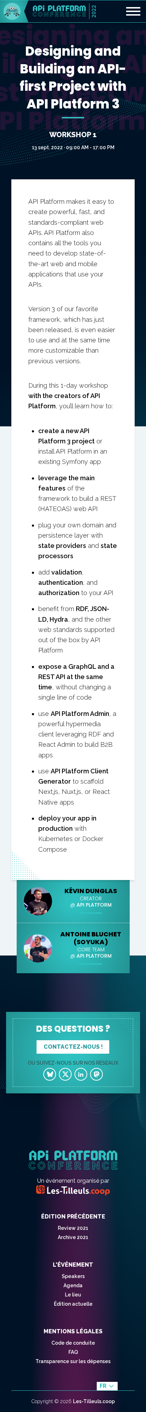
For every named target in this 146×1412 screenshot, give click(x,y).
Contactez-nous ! (73, 1046)
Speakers (73, 1276)
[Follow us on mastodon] (96, 1074)
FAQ (73, 1352)
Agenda (73, 1285)
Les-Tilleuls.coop (94, 1401)
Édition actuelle (73, 1304)
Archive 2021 (73, 1237)
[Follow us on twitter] (65, 1074)
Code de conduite (73, 1343)
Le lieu (73, 1295)
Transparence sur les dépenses (73, 1361)
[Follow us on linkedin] (80, 1074)
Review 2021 (73, 1228)
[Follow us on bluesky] (49, 1074)
